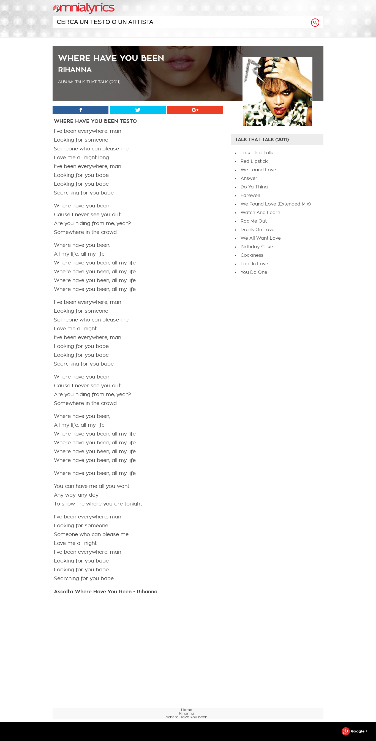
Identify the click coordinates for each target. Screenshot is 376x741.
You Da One (254, 272)
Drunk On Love (257, 230)
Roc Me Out (254, 221)
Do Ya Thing (254, 187)
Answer (249, 178)
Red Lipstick (254, 161)
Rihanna (75, 69)
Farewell (250, 195)
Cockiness (252, 255)
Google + (359, 731)
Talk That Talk (257, 153)
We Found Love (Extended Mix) (276, 204)
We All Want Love (261, 238)
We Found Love (258, 170)
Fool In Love (254, 264)
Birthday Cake (257, 247)
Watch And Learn (260, 212)
